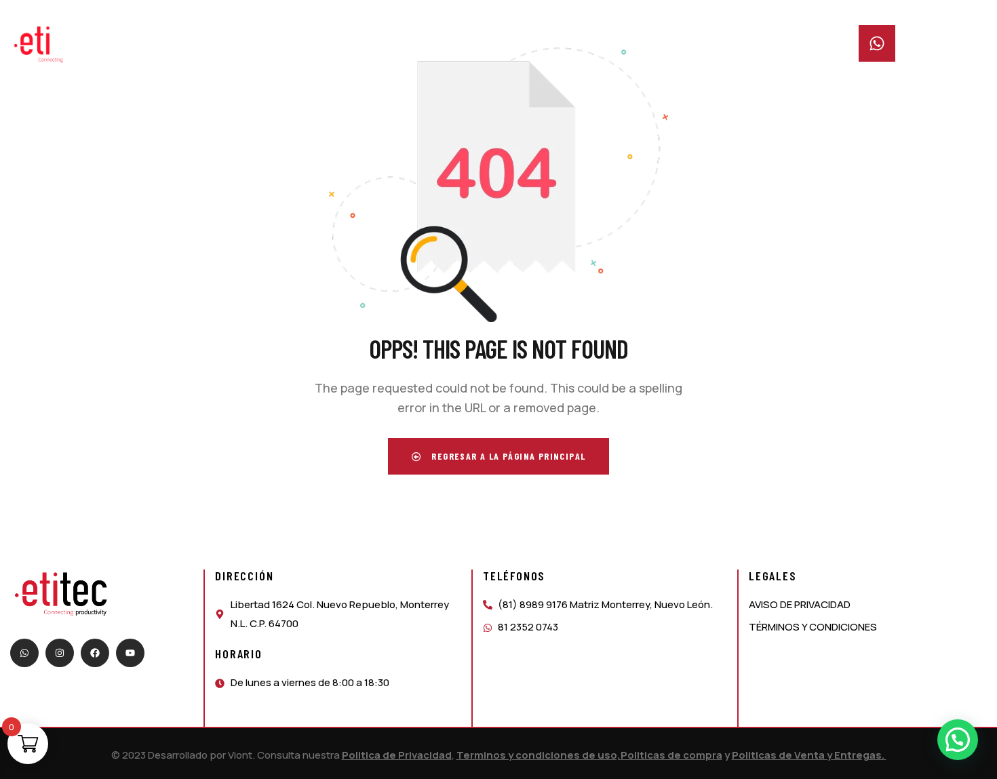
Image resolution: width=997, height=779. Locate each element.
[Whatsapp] (24, 653)
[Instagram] (59, 653)
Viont (240, 755)
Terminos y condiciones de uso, (538, 755)
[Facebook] (95, 653)
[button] (957, 739)
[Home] (52, 44)
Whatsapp (925, 33)
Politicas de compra (671, 755)
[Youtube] (130, 653)
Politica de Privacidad (397, 755)
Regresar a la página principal (507, 456)
